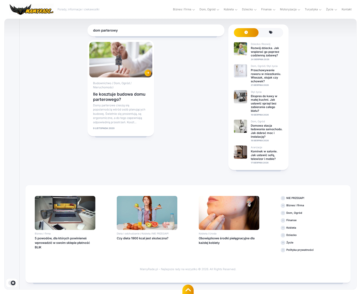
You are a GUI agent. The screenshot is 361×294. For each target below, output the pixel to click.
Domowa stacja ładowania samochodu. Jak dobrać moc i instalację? (267, 131)
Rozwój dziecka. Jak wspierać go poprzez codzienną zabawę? (265, 51)
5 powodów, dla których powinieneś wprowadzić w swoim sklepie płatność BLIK (62, 242)
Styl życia (272, 65)
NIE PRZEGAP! (160, 233)
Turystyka (311, 9)
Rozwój (266, 43)
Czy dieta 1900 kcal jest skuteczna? (142, 238)
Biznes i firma (182, 9)
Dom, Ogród (207, 9)
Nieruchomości (103, 87)
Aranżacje (256, 147)
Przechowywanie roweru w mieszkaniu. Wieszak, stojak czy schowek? (266, 75)
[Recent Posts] (246, 32)
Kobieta (229, 9)
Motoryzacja (288, 9)
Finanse (266, 9)
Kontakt (347, 9)
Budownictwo (102, 83)
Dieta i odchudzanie (128, 233)
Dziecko (247, 9)
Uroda (212, 233)
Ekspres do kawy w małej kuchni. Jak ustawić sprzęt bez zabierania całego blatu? (264, 103)
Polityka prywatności (300, 249)
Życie (329, 9)
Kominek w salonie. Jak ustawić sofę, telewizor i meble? (264, 155)
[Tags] (271, 32)
